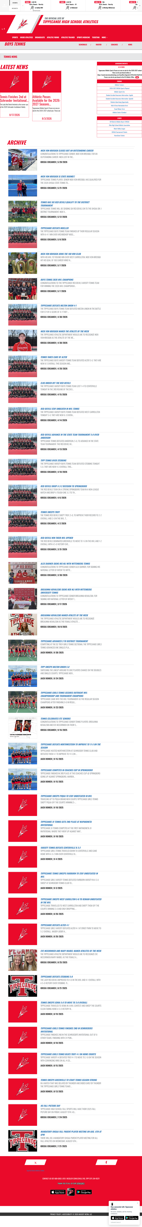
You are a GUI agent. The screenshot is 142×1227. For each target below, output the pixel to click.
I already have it (116, 1222)
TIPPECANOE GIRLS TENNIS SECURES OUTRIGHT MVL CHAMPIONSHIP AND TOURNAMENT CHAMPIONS (63, 694)
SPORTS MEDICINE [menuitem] (83, 37)
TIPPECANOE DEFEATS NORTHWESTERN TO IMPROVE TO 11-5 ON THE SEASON (70, 746)
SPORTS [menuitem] (15, 37)
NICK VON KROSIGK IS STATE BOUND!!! (57, 176)
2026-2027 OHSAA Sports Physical (119, 88)
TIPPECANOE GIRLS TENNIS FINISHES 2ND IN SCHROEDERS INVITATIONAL (66, 1030)
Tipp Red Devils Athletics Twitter (35, 1170)
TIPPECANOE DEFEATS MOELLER (54, 228)
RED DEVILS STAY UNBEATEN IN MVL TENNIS (59, 408)
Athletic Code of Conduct (119, 112)
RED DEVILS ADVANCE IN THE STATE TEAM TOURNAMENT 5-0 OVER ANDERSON (69, 436)
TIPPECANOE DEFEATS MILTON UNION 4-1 (58, 305)
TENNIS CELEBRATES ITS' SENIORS (55, 718)
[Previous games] (23, 5)
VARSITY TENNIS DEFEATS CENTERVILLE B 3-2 (60, 847)
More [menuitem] (104, 37)
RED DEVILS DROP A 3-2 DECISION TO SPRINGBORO (63, 486)
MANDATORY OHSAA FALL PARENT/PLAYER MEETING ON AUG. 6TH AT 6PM (70, 1133)
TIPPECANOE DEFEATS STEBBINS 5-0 (56, 976)
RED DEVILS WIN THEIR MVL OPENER (56, 537)
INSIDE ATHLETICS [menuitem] (26, 37)
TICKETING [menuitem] (96, 37)
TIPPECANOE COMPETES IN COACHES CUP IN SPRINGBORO (66, 770)
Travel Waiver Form (119, 109)
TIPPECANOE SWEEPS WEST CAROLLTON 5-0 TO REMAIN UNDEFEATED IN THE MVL (70, 901)
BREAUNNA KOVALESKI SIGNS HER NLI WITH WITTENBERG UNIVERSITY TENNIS (66, 591)
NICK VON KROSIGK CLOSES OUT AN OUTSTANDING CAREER (66, 150)
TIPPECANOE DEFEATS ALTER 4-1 (54, 925)
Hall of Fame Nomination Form (119, 105)
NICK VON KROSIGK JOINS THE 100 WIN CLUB (60, 254)
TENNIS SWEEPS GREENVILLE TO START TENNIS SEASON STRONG (68, 1080)
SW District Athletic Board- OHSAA (119, 122)
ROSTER (99, 44)
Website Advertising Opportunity (119, 102)
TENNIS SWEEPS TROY (50, 512)
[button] (36, 5)
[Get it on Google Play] (132, 1218)
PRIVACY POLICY (55, 1214)
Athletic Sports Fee (119, 92)
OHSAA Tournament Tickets (119, 132)
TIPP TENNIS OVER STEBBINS (53, 460)
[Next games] (140, 5)
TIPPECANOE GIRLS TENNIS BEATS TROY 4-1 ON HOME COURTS (68, 1054)
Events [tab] (15, 3)
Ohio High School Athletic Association (119, 125)
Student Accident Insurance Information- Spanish (119, 98)
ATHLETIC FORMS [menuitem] (53, 37)
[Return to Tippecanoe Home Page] (22, 24)
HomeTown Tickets (119, 135)
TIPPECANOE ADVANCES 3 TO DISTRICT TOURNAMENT (64, 641)
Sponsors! (81, 1183)
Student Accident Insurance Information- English (119, 95)
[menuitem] (40, 37)
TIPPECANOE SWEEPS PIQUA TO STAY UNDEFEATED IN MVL (66, 796)
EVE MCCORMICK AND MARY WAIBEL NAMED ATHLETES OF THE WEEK (70, 950)
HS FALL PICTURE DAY (50, 1105)
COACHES (114, 44)
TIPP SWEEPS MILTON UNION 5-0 (54, 667)
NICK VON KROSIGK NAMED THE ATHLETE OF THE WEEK (64, 331)
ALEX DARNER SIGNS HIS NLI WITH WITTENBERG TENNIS (65, 563)
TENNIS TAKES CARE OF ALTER (53, 357)
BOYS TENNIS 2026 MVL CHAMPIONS (56, 279)
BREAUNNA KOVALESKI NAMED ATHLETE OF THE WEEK (64, 615)
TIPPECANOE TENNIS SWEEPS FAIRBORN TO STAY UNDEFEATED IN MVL (69, 875)
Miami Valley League (119, 128)
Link (137, 77)
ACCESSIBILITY (67, 1214)
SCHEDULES (83, 44)
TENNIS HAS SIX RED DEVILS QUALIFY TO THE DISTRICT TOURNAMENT (64, 204)
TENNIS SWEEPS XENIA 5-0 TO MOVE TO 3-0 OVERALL (63, 1002)
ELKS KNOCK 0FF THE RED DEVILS (55, 383)
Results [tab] (15, 8)
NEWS (130, 44)
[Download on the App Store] (117, 1218)
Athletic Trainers (119, 85)
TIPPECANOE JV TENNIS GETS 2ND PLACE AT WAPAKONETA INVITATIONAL (66, 823)
